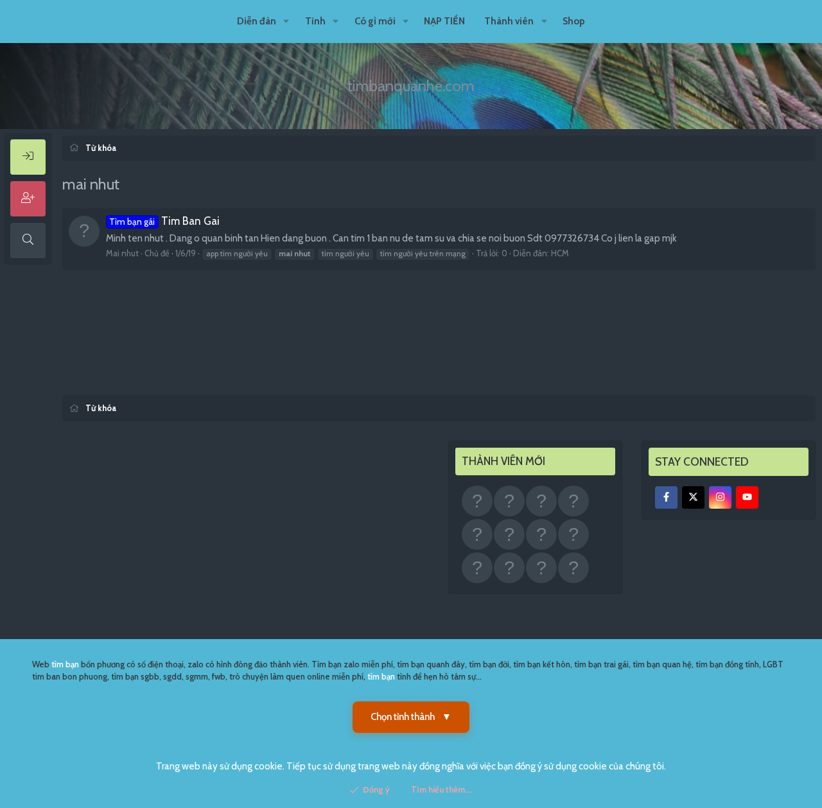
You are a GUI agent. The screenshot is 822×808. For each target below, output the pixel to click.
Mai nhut (122, 253)
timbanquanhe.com (411, 85)
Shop (574, 21)
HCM (560, 253)
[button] (286, 21)
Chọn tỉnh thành (411, 717)
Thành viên (509, 21)
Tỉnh (315, 21)
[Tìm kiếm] (28, 240)
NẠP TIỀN (444, 21)
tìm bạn (65, 664)
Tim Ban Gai (164, 221)
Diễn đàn (256, 21)
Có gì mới (375, 21)
